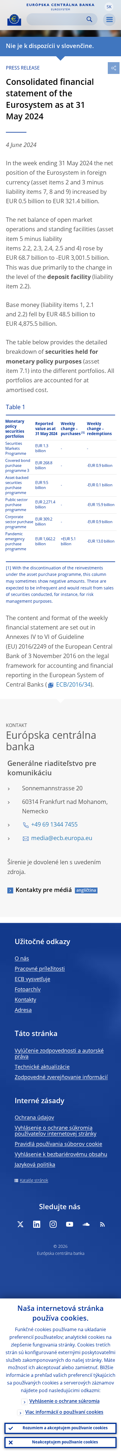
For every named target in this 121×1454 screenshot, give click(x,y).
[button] (109, 6)
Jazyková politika (35, 1165)
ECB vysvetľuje (32, 979)
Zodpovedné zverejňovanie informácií (61, 1077)
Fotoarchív (28, 989)
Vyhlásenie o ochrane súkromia (64, 1401)
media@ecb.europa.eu (61, 839)
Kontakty (25, 1000)
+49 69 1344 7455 (54, 825)
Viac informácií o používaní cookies (64, 1412)
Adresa (23, 1010)
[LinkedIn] (37, 1224)
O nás (22, 958)
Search (89, 19)
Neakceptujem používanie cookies (65, 1442)
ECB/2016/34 (73, 685)
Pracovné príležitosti (40, 969)
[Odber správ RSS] (102, 1224)
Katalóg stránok (34, 1181)
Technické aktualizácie (42, 1067)
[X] (20, 1224)
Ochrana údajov (34, 1118)
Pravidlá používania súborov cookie (58, 1144)
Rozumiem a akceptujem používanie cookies (65, 1428)
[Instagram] (53, 1224)
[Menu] (109, 20)
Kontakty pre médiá (44, 890)
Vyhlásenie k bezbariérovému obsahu (61, 1154)
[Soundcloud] (86, 1224)
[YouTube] (70, 1224)
